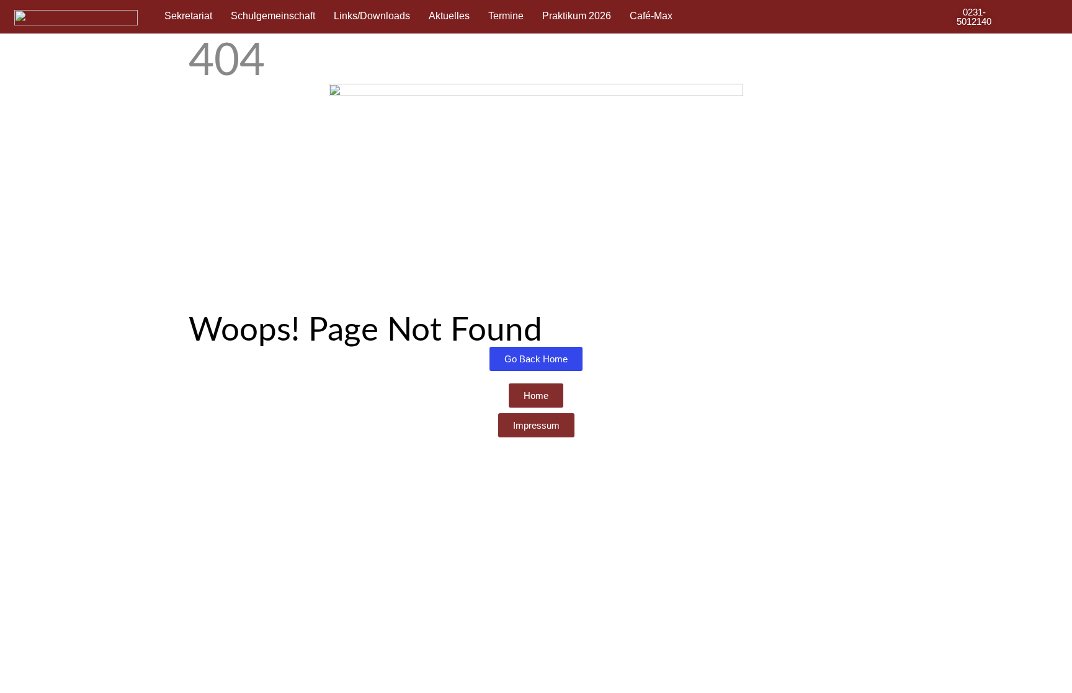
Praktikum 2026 (576, 16)
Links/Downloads (372, 16)
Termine (506, 16)
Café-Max (651, 16)
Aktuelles (449, 16)
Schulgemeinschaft (273, 16)
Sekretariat (188, 16)
